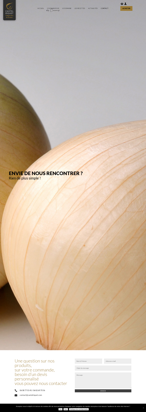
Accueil (41, 8)
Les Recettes (80, 8)
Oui (60, 409)
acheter (126, 8)
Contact (104, 8)
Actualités (93, 8)
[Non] (143, 408)
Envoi (103, 391)
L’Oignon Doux (53, 8)
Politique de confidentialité (79, 409)
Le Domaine (66, 8)
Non (65, 409)
